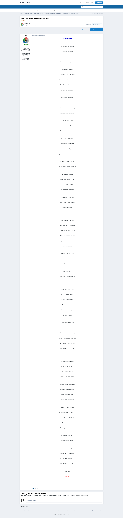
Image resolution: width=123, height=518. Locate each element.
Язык (54, 514)
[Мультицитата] (33, 488)
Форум (21, 10)
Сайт (22, 6)
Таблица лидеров (55, 10)
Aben (29, 23)
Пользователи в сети (44, 10)
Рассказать (88, 24)
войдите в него (70, 495)
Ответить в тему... (32, 500)
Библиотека (27, 6)
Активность (42, 6)
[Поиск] (102, 7)
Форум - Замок (25, 2)
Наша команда (35, 10)
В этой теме (96, 6)
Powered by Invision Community (61, 516)
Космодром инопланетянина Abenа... (40, 25)
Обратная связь (61, 514)
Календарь (27, 10)
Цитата (36, 488)
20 (26, 46)
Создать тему (85, 29)
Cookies (68, 514)
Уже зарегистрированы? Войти (87, 2)
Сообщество (35, 6)
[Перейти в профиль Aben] (22, 24)
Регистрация (99, 2)
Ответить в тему (97, 29)
